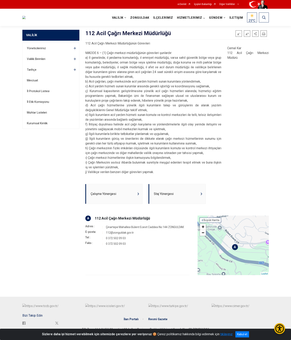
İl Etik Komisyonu (38, 102)
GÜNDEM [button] (216, 17)
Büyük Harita (211, 220)
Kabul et (242, 334)
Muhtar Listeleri (37, 112)
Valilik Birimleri (36, 59)
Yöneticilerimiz (36, 48)
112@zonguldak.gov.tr (120, 232)
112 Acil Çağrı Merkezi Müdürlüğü (122, 218)
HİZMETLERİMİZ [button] (189, 17)
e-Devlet (182, 4)
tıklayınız (226, 334)
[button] (255, 33)
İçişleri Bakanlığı (203, 4)
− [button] (203, 232)
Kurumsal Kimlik (37, 123)
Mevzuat (32, 80)
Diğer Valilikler (227, 4)
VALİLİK (31, 35)
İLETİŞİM (236, 17)
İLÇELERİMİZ (163, 17)
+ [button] (203, 226)
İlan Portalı (131, 319)
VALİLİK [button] (117, 17)
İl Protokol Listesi (38, 91)
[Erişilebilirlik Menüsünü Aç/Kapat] (279, 328)
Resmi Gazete (157, 319)
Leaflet (264, 273)
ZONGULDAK (139, 17)
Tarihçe (31, 69)
